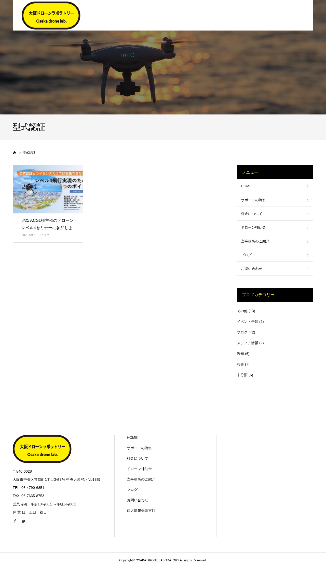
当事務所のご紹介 (255, 241)
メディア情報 (247, 343)
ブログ (44, 235)
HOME (246, 186)
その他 (242, 311)
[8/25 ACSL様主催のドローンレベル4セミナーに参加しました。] (48, 189)
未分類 (242, 375)
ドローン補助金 (253, 227)
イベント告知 (247, 321)
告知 (240, 354)
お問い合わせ (251, 269)
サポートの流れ (253, 200)
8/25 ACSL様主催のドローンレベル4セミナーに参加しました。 (47, 227)
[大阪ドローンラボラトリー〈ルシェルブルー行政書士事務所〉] (51, 15)
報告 (240, 364)
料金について (251, 214)
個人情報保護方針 (141, 510)
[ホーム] (14, 152)
